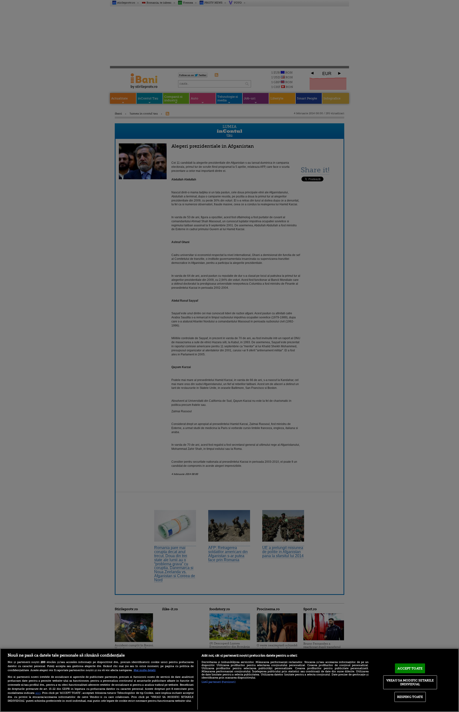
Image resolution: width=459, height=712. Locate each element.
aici (38, 693)
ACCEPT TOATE (410, 668)
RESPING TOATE (410, 697)
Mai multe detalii (145, 670)
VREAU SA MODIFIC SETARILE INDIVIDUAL (410, 682)
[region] (229, 680)
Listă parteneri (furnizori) (218, 682)
